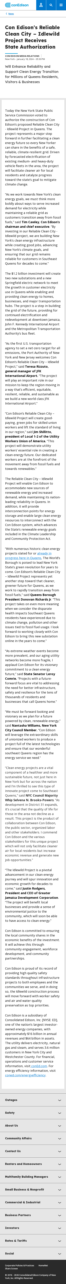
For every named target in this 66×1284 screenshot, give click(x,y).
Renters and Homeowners (23, 1164)
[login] (41, 5)
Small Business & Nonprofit (24, 1189)
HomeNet (43, 1265)
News (11, 13)
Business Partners (18, 1215)
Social (9, 1253)
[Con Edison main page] (14, 5)
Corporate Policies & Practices (19, 1265)
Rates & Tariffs (16, 1240)
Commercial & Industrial (22, 1202)
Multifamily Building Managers (26, 1176)
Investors (12, 1228)
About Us (11, 1125)
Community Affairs (18, 1138)
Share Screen (11, 1268)
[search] (51, 5)
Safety (10, 1112)
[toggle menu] (61, 5)
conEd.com (38, 1066)
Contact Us (13, 1151)
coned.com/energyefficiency (25, 1075)
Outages (11, 1100)
